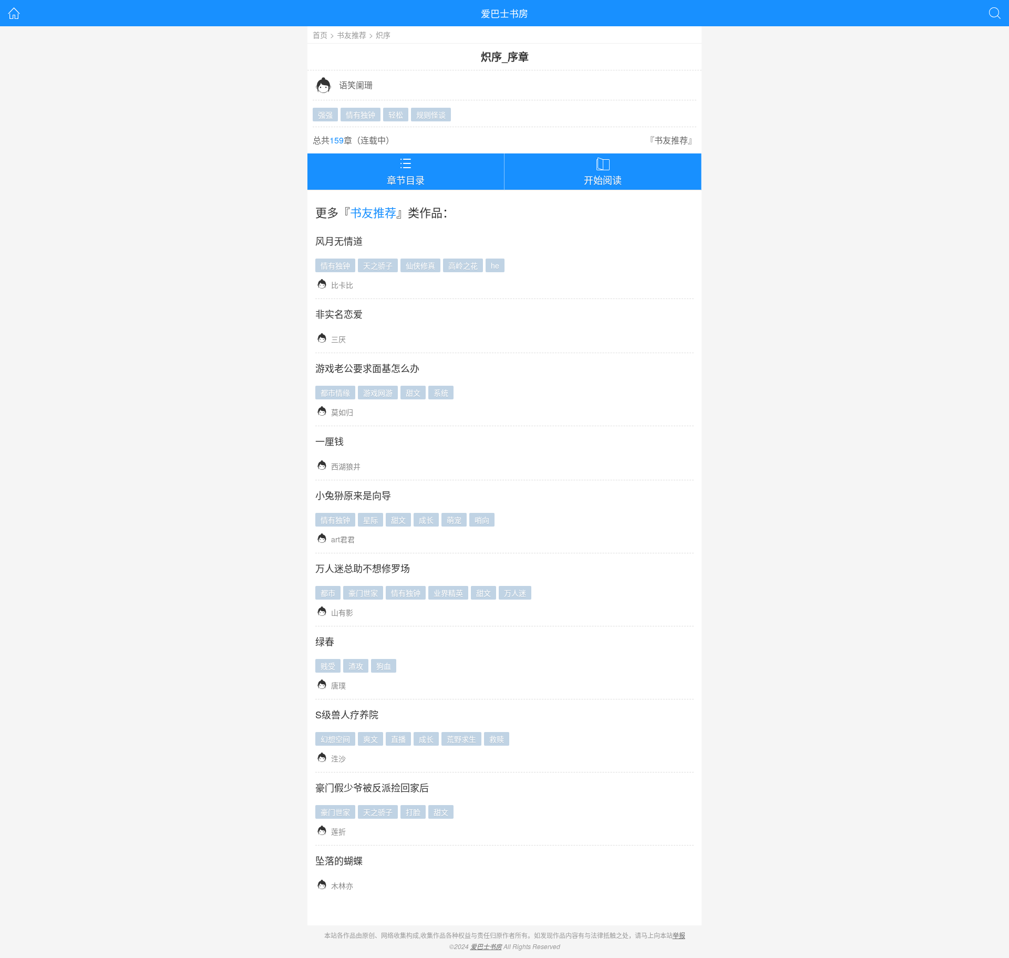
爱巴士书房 (504, 13)
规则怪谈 (431, 114)
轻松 (395, 114)
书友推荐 (351, 34)
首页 (320, 34)
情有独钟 (360, 114)
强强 (325, 114)
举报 (679, 935)
